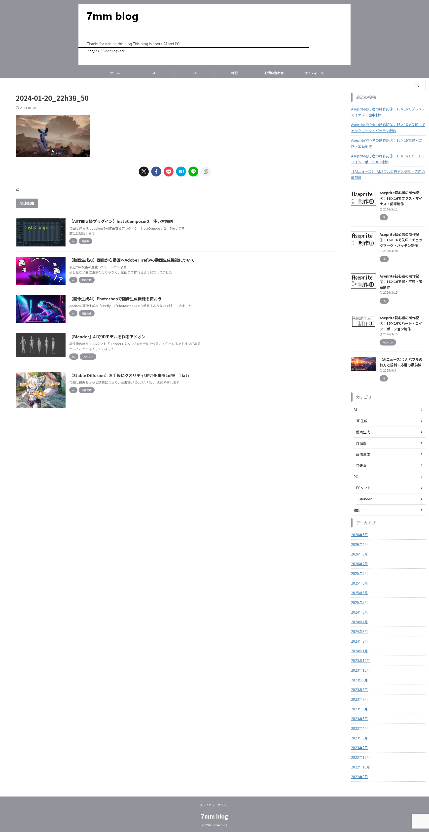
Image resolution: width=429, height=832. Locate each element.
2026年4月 (359, 544)
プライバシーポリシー (214, 805)
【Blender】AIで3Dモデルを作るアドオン (107, 337)
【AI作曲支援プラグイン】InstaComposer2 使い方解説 (121, 221)
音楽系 (361, 465)
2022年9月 (359, 776)
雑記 (234, 72)
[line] (193, 171)
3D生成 (361, 420)
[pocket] (169, 171)
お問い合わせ (274, 72)
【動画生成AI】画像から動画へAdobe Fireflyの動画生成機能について (132, 260)
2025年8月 (359, 583)
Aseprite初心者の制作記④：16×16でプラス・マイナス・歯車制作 (388, 111)
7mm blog (214, 816)
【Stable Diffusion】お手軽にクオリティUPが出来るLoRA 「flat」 (130, 375)
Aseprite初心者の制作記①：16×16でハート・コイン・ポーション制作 (388, 158)
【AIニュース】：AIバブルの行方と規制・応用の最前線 (388, 174)
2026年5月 (359, 534)
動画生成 (363, 431)
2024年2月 (359, 641)
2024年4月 (359, 621)
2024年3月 (359, 631)
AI (154, 72)
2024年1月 (359, 650)
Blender (365, 498)
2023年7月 (359, 699)
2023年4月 (359, 728)
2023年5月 (359, 718)
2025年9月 (359, 573)
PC (194, 72)
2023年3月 (359, 737)
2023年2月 (359, 747)
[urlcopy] (206, 171)
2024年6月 (359, 612)
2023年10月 (360, 670)
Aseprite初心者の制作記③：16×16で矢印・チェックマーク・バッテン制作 (388, 127)
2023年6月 (359, 708)
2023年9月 (359, 679)
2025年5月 (359, 602)
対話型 (361, 443)
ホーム (115, 72)
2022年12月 (360, 757)
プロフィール (313, 72)
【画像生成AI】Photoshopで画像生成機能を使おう (115, 299)
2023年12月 (360, 660)
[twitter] (144, 171)
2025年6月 (359, 592)
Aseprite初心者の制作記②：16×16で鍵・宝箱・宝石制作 (386, 143)
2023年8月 (359, 689)
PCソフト (363, 487)
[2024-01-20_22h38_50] (181, 171)
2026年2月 (359, 563)
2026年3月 (359, 554)
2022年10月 (360, 766)
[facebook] (156, 171)
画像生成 (363, 454)
